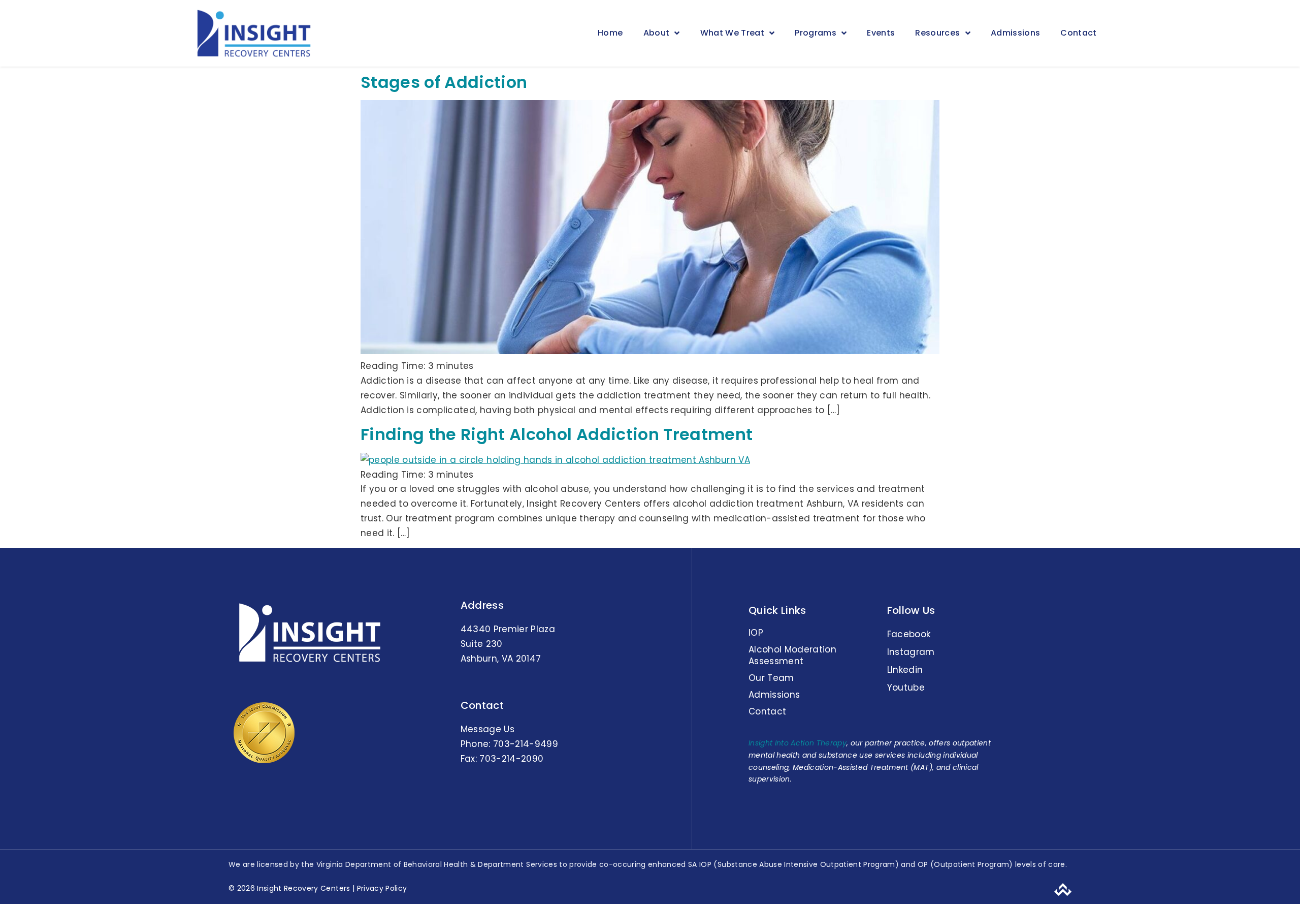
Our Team (771, 677)
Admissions (1015, 33)
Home (610, 33)
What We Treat (732, 33)
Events (881, 33)
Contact (1078, 33)
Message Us (487, 729)
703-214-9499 (525, 744)
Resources (937, 33)
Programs (815, 33)
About (656, 33)
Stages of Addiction (444, 82)
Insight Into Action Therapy (798, 743)
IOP (756, 632)
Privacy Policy (380, 888)
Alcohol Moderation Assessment (792, 655)
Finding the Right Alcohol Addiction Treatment (557, 434)
